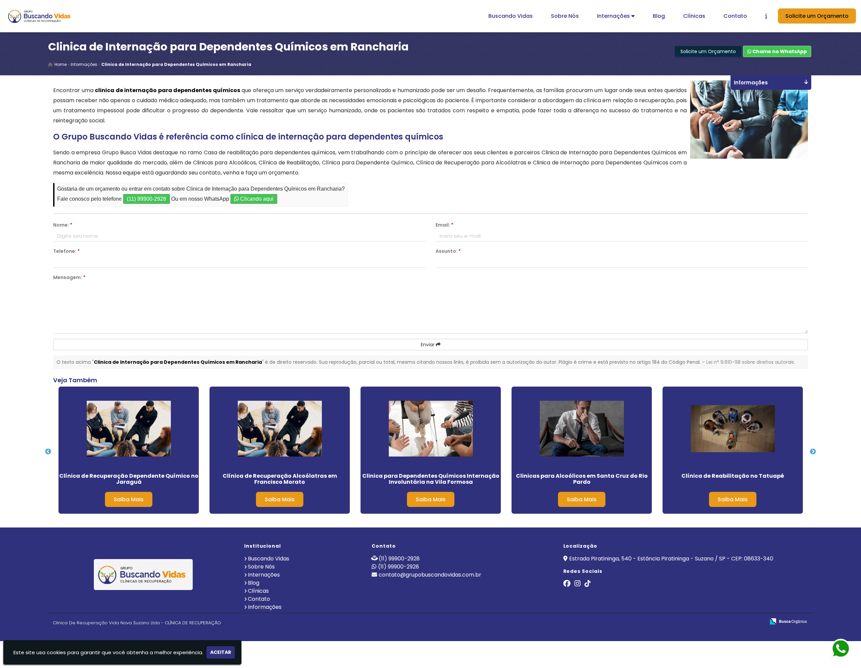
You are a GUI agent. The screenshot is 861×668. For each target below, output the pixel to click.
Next (813, 451)
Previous (48, 451)
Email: (444, 225)
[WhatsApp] (837, 649)
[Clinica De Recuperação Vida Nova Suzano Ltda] (143, 574)
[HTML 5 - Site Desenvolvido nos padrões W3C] (711, 621)
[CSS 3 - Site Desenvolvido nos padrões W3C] (734, 621)
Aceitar (220, 652)
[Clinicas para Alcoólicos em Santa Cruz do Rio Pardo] (582, 429)
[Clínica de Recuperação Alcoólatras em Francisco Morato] (280, 429)
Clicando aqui (256, 199)
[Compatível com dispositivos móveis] (757, 621)
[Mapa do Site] (693, 621)
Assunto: (448, 251)
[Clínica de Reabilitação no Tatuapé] (733, 429)
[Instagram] (577, 584)
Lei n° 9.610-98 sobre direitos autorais (750, 362)
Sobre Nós (565, 16)
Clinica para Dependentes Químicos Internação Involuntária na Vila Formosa (430, 479)
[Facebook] (566, 584)
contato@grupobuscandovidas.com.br (430, 575)
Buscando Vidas (510, 16)
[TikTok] (588, 584)
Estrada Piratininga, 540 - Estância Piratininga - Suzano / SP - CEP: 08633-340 (671, 558)
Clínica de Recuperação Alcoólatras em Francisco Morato (280, 479)
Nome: (62, 225)
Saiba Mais (129, 499)
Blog (659, 16)
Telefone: (66, 251)
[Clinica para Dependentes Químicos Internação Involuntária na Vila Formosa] (431, 429)
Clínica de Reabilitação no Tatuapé (732, 476)
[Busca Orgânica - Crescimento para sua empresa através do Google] (788, 621)
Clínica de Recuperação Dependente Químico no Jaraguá (128, 479)
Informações (265, 607)
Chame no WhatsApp (779, 51)
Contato (735, 16)
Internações (614, 16)
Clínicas (694, 16)
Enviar (428, 344)
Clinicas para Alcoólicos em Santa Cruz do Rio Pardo (582, 479)
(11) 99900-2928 (146, 199)
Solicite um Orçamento (817, 16)
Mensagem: (69, 277)
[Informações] (766, 16)
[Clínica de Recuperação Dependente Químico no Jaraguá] (129, 429)
